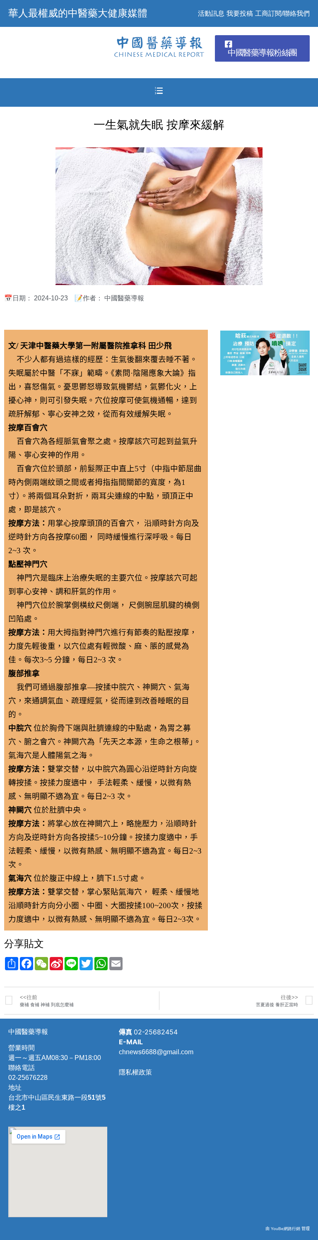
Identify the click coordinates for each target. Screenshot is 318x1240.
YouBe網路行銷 (285, 1228)
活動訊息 (211, 13)
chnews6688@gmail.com (156, 1051)
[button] (262, 48)
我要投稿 (239, 13)
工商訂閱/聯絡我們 (282, 13)
